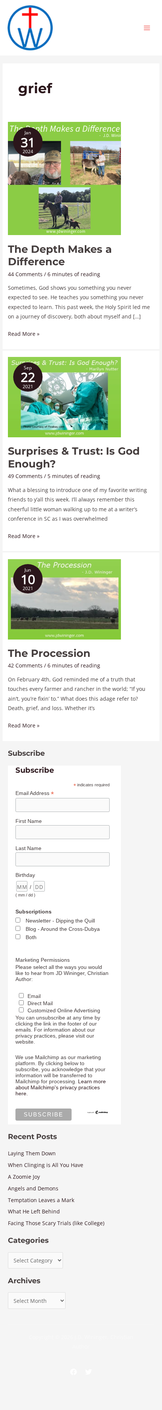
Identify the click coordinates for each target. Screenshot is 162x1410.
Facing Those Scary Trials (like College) (56, 1223)
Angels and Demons (33, 1188)
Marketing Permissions (42, 960)
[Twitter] (88, 1371)
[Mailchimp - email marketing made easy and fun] (97, 1112)
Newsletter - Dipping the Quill (60, 921)
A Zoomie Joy (24, 1176)
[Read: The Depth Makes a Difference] (64, 177)
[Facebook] (73, 1371)
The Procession (49, 653)
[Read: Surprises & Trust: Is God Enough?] (64, 396)
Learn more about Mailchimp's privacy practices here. (60, 1087)
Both (31, 937)
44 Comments (25, 274)
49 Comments (25, 476)
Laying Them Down (32, 1153)
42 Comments (25, 665)
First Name (28, 821)
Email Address (34, 793)
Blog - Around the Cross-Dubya (63, 929)
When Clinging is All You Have (45, 1165)
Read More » (24, 333)
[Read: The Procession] (64, 598)
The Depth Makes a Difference (60, 255)
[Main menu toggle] (147, 27)
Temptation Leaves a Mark (41, 1200)
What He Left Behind (34, 1211)
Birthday (25, 875)
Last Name (28, 848)
